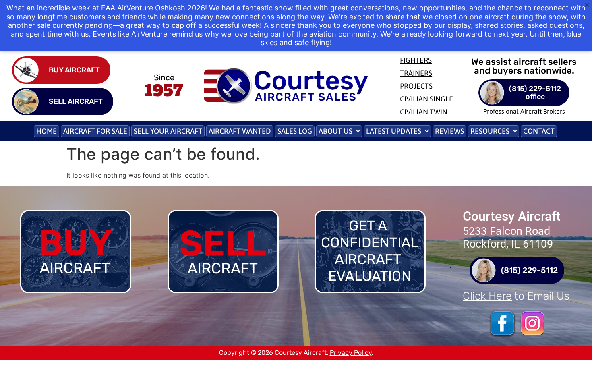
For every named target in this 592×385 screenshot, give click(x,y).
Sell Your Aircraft (168, 131)
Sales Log (294, 131)
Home (46, 131)
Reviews (449, 131)
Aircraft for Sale (95, 131)
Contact (539, 131)
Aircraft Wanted (240, 131)
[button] (339, 131)
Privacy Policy (351, 352)
